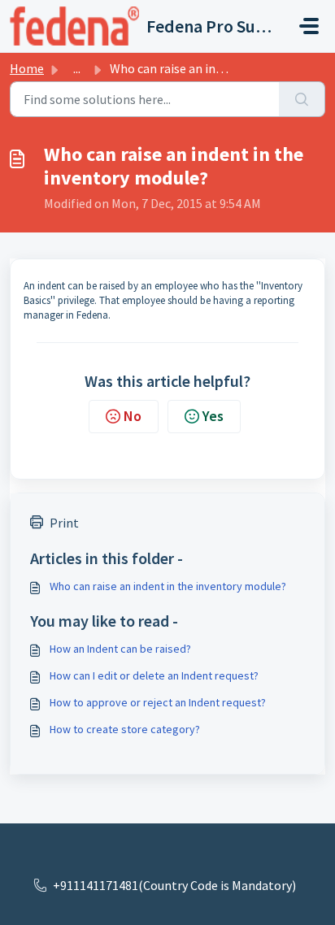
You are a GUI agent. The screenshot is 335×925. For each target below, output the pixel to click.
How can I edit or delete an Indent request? (154, 675)
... (76, 68)
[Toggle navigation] (309, 26)
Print (64, 523)
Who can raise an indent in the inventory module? (168, 586)
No (132, 415)
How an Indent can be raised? (120, 648)
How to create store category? (125, 729)
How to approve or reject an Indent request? (158, 702)
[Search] (302, 99)
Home (27, 68)
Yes (213, 415)
